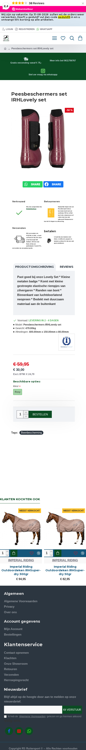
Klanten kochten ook (20, 499)
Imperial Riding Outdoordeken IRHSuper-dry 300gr (21, 570)
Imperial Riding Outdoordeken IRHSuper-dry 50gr (65, 570)
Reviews (66, 267)
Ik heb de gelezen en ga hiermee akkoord (44, 716)
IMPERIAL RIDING (21, 560)
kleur (16, 386)
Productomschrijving (34, 267)
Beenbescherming (31, 432)
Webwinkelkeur (31, 208)
